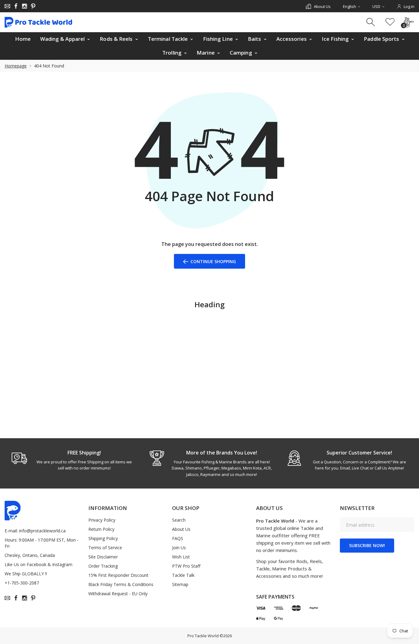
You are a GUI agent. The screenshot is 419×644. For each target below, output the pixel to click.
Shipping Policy (103, 538)
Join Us (179, 547)
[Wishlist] (390, 22)
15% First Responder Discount (118, 575)
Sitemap (180, 584)
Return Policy (101, 529)
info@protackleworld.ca (42, 531)
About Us (181, 529)
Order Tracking (103, 566)
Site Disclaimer (103, 557)
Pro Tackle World (203, 635)
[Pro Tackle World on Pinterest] (33, 6)
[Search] (371, 22)
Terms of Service (105, 547)
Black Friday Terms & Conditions (120, 584)
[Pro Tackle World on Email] (7, 6)
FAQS (177, 538)
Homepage (16, 66)
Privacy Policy (101, 520)
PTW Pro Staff (186, 566)
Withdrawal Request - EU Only (118, 593)
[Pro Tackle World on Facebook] (16, 6)
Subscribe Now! (367, 545)
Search (179, 520)
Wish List (181, 557)
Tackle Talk (183, 575)
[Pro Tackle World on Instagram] (24, 6)
